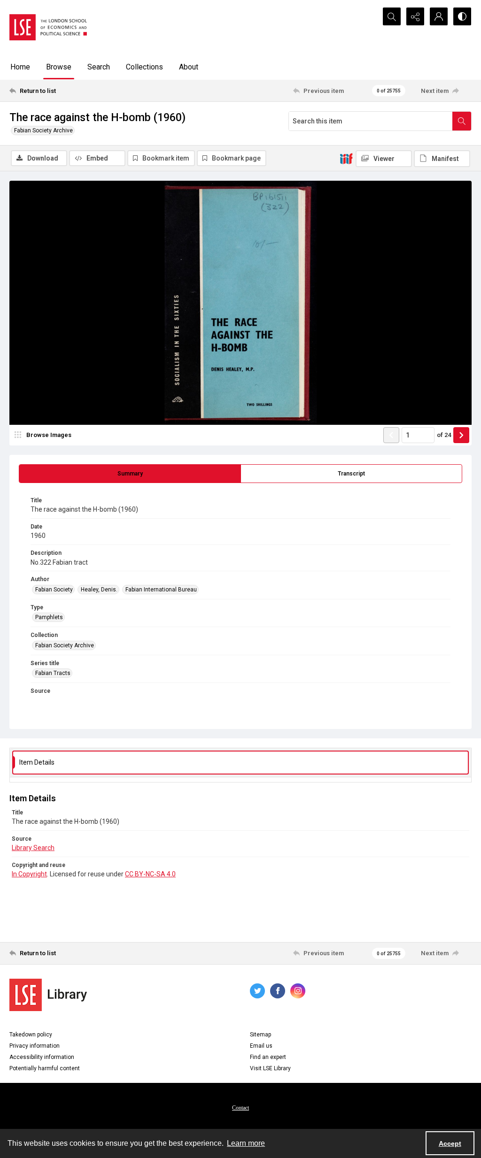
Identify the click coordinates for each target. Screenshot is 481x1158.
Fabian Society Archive (43, 130)
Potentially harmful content (44, 1068)
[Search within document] (461, 121)
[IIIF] (346, 158)
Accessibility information (41, 1057)
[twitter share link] (257, 990)
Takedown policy (30, 1034)
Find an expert (268, 1057)
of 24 (444, 434)
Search (98, 66)
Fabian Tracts (52, 673)
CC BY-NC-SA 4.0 (150, 874)
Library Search (33, 847)
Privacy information (34, 1046)
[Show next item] (461, 435)
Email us (261, 1046)
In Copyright (29, 874)
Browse (58, 66)
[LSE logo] (48, 27)
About (188, 66)
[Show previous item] (391, 435)
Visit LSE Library (270, 1068)
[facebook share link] (277, 990)
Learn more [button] (246, 1143)
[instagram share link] (297, 990)
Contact (240, 1107)
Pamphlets (49, 617)
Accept (450, 1143)
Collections (144, 66)
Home (20, 66)
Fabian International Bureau (161, 589)
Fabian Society (54, 589)
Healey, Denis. (99, 589)
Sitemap (260, 1034)
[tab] (129, 474)
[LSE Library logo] (48, 995)
